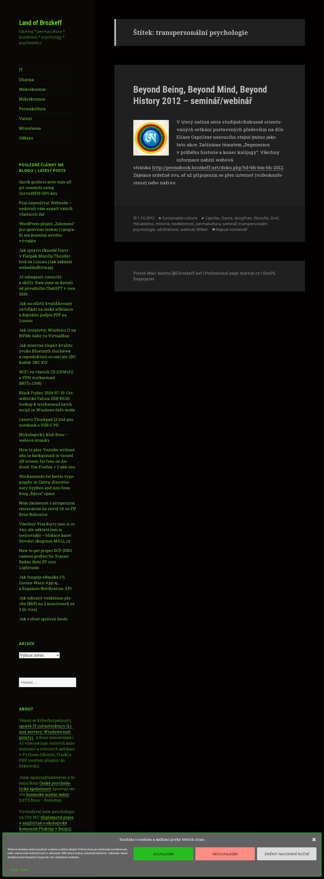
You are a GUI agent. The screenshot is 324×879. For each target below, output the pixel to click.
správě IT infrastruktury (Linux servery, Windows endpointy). (46, 731)
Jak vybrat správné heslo (43, 618)
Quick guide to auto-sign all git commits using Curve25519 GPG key (45, 187)
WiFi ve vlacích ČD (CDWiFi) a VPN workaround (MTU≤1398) (46, 377)
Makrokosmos (32, 89)
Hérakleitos (143, 223)
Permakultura (32, 108)
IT (21, 69)
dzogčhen (243, 218)
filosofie (261, 218)
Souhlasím (163, 853)
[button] (314, 839)
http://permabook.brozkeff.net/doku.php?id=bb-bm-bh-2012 (217, 167)
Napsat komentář (232, 229)
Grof (274, 218)
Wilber (202, 229)
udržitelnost (168, 229)
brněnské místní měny (47, 794)
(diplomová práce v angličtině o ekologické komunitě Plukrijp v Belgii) (46, 823)
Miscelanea (30, 128)
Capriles (212, 218)
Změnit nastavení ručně (286, 853)
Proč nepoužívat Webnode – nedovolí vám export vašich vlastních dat (46, 208)
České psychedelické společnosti (45, 785)
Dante (227, 218)
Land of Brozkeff (40, 23)
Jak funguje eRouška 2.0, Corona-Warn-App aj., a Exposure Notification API (45, 583)
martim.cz (250, 273)
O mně (14, 869)
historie (163, 223)
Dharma (26, 79)
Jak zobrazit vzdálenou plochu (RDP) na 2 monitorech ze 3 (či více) (46, 603)
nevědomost (182, 223)
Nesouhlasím (225, 853)
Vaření (25, 118)
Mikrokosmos (32, 98)
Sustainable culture (179, 218)
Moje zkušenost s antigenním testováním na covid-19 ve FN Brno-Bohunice (47, 508)
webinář (187, 229)
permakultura (208, 223)
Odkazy (26, 137)
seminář (230, 223)
